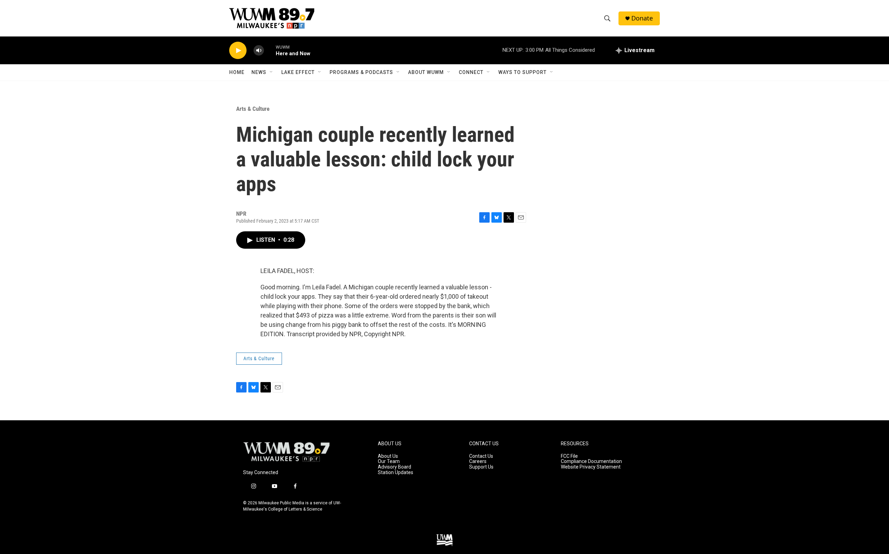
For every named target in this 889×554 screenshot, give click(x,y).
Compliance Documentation (591, 461)
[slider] (270, 50)
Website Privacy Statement (591, 467)
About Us (388, 456)
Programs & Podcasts (361, 72)
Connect (471, 72)
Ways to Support (522, 72)
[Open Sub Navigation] (271, 72)
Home (236, 72)
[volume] (259, 50)
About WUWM (426, 72)
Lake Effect (298, 72)
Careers (478, 461)
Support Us (481, 467)
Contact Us (481, 456)
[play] (237, 51)
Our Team (389, 461)
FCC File (569, 456)
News (258, 72)
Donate (642, 18)
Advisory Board (394, 467)
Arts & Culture (252, 108)
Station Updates (395, 472)
